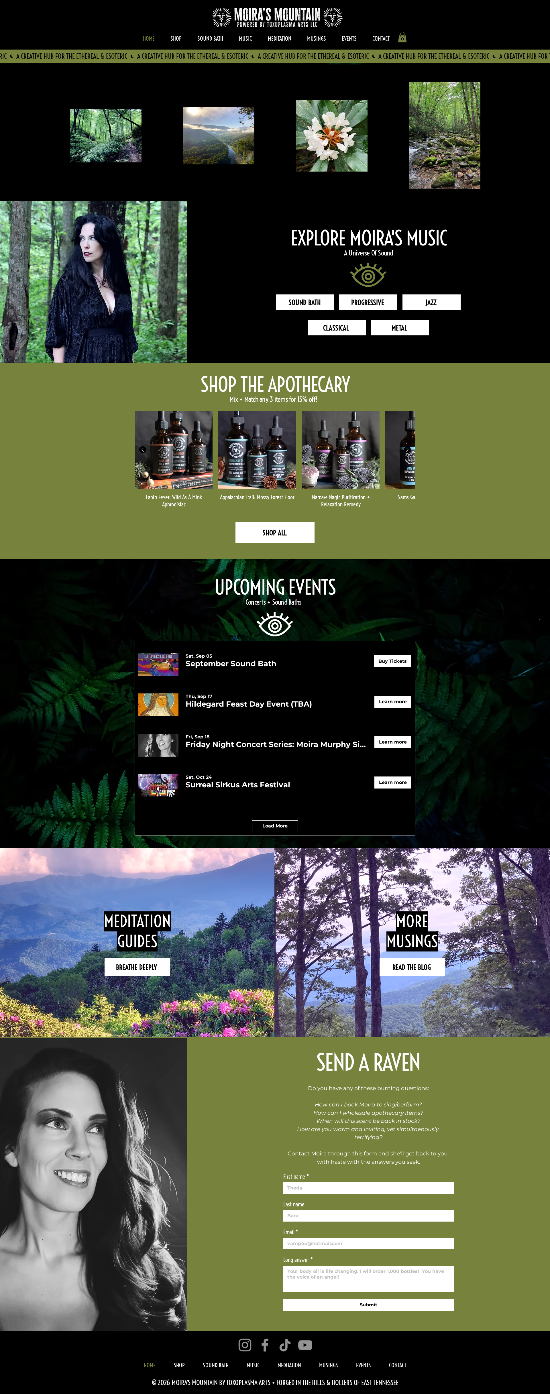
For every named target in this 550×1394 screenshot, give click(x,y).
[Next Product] (407, 449)
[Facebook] (265, 1345)
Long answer (298, 1259)
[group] (275, 459)
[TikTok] (285, 1345)
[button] (402, 37)
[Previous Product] (142, 449)
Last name (294, 1204)
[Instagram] (245, 1345)
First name (296, 1176)
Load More (275, 826)
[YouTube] (305, 1345)
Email (290, 1232)
